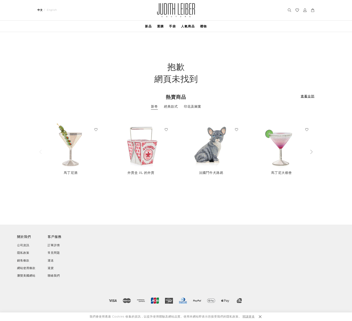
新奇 (154, 106)
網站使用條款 (26, 268)
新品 (148, 26)
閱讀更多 (249, 316)
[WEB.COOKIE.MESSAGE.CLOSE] (260, 316)
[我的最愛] (297, 10)
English (52, 10)
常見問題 (54, 253)
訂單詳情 (54, 245)
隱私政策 (23, 253)
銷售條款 (23, 260)
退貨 (51, 268)
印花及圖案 (192, 106)
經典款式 (171, 106)
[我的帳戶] (305, 10)
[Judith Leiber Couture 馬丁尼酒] (70, 145)
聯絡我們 (54, 275)
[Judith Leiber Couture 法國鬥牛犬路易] (211, 145)
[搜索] (289, 10)
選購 (160, 26)
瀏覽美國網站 (26, 275)
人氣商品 (188, 26)
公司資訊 (23, 245)
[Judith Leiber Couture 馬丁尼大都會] (281, 145)
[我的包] (313, 10)
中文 (40, 10)
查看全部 (308, 96)
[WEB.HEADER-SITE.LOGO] (176, 10)
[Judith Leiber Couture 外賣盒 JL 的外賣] (141, 145)
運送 (51, 260)
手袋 (172, 26)
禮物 (203, 26)
